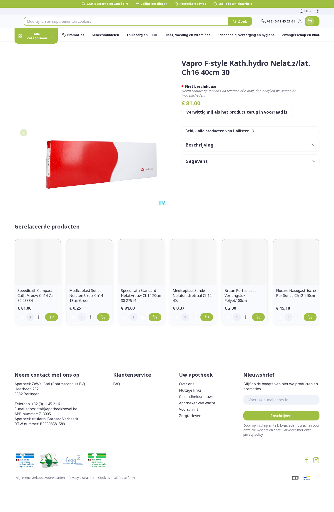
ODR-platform (124, 477)
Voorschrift (188, 409)
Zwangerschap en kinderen (43, 99)
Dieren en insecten (43, 151)
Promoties (27, 48)
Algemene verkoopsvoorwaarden (40, 477)
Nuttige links (190, 390)
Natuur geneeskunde (43, 126)
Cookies (104, 477)
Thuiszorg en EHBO (43, 138)
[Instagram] (316, 460)
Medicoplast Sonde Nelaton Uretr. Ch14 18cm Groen (86, 295)
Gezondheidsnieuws (196, 396)
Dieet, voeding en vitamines (43, 83)
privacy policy (253, 434)
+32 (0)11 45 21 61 (46, 403)
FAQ (116, 383)
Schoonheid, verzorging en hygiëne (43, 64)
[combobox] (126, 21)
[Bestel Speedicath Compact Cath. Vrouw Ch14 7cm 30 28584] (51, 317)
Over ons (186, 383)
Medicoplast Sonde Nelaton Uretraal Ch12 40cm (192, 295)
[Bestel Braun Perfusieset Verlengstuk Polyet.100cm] (258, 317)
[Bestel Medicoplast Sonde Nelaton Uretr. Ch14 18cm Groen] (103, 317)
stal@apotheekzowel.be (57, 408)
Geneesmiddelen (43, 163)
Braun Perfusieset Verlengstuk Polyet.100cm (240, 295)
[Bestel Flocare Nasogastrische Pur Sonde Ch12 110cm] (310, 317)
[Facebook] (306, 460)
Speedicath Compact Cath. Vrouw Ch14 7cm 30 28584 (36, 295)
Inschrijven (281, 415)
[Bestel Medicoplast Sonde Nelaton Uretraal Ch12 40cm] (206, 317)
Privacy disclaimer (81, 477)
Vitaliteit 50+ (43, 113)
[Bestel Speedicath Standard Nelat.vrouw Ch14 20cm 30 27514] (155, 317)
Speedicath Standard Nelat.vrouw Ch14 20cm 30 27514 (141, 295)
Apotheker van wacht (197, 402)
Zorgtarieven (190, 415)
